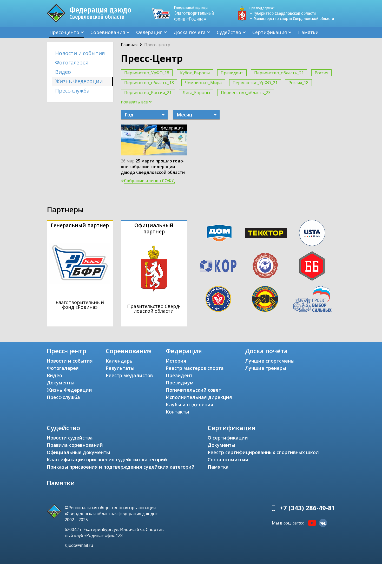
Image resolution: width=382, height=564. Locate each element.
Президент (232, 73)
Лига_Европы (196, 92)
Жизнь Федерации (79, 81)
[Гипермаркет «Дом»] (219, 233)
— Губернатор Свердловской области (282, 13)
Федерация (149, 32)
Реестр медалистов (129, 375)
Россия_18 (298, 83)
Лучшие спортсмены (269, 361)
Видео (63, 71)
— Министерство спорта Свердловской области (291, 18)
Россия (321, 73)
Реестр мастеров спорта (195, 368)
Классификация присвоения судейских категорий (107, 459)
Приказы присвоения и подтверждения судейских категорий (121, 467)
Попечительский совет (193, 390)
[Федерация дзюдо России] (218, 299)
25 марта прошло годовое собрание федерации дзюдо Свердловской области (153, 166)
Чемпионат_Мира (203, 83)
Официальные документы (78, 452)
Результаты (120, 368)
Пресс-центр (64, 32)
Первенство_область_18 (149, 83)
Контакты (177, 412)
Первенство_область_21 (279, 73)
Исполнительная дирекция (199, 397)
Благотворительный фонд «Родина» (194, 13)
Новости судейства (70, 438)
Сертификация (269, 32)
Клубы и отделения (189, 404)
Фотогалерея (71, 62)
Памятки (308, 32)
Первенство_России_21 (148, 92)
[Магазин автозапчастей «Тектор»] (266, 233)
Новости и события (80, 53)
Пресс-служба (72, 90)
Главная (129, 45)
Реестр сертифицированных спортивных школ (263, 452)
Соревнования (107, 32)
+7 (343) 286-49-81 (307, 507)
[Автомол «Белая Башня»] (312, 266)
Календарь (119, 361)
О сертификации (228, 438)
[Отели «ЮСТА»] (312, 233)
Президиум (180, 382)
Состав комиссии (228, 459)
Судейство (229, 32)
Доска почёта (190, 32)
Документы (60, 382)
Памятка (218, 467)
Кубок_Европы (195, 73)
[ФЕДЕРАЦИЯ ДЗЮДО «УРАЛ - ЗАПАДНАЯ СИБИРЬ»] (265, 266)
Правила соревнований (75, 445)
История (176, 361)
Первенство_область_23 (246, 92)
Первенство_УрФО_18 (146, 73)
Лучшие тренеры (265, 368)
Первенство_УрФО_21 (255, 83)
